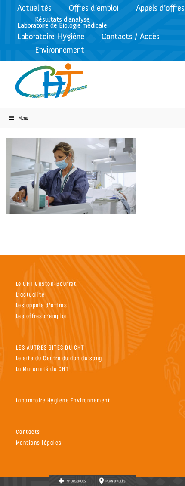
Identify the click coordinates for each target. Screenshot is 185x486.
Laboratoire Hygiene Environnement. (64, 400)
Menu (23, 118)
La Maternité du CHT (42, 368)
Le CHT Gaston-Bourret (46, 283)
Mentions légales (39, 442)
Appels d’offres (160, 8)
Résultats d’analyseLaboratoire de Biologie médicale (62, 22)
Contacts (28, 431)
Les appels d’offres (42, 305)
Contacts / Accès (131, 36)
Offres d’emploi (94, 8)
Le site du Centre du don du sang (59, 358)
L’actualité (30, 294)
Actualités (34, 8)
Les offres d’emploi (42, 315)
